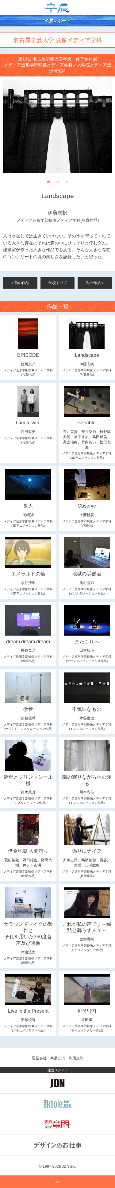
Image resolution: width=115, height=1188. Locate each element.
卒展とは (57, 1058)
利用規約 (76, 1058)
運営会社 (39, 1058)
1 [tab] (48, 184)
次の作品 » (95, 283)
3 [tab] (67, 184)
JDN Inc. (69, 1166)
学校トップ (57, 283)
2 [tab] (58, 184)
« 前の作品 (20, 283)
